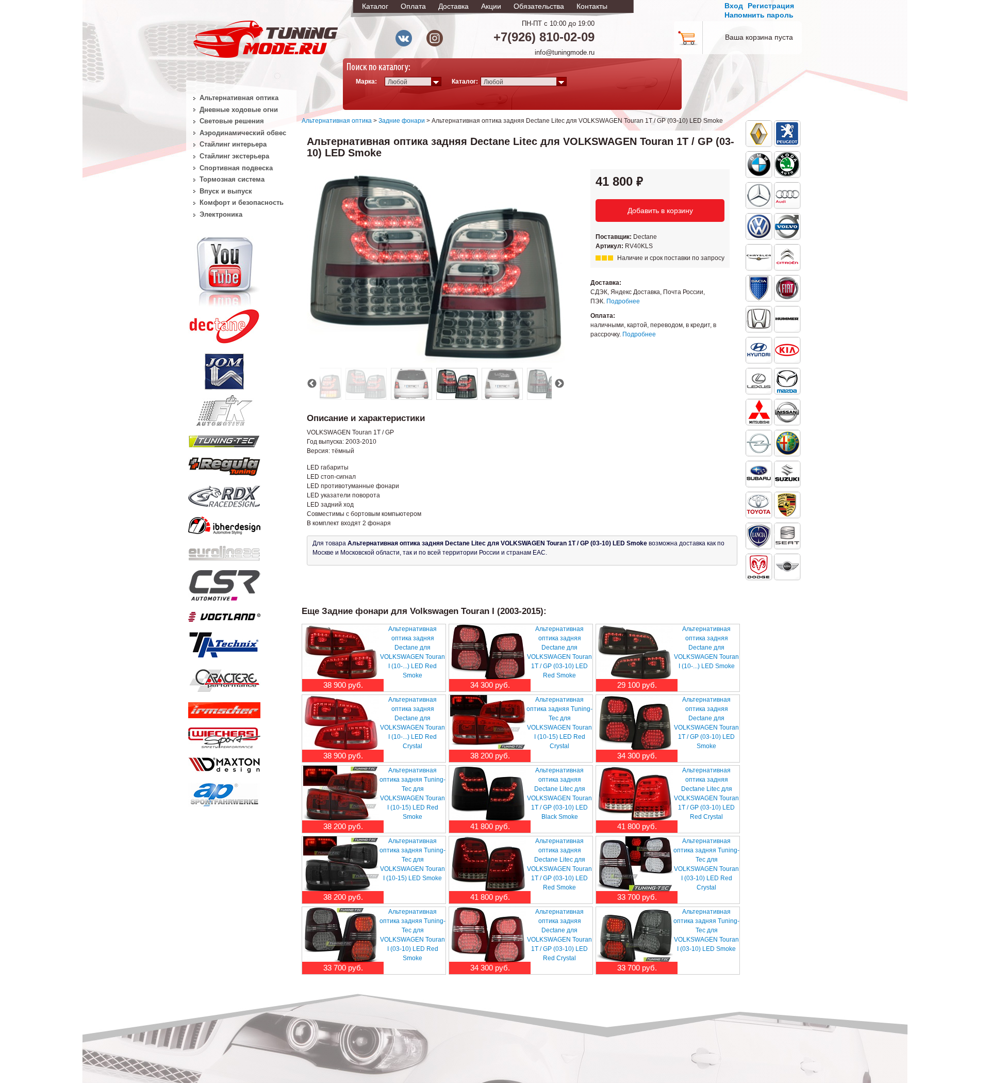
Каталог (375, 6)
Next (559, 384)
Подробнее (623, 301)
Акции (491, 6)
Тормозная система (232, 179)
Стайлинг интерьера (233, 144)
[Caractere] (224, 679)
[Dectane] (224, 324)
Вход (733, 6)
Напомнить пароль (759, 15)
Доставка (453, 6)
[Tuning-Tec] (224, 439)
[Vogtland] (224, 614)
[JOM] (224, 369)
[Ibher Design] (224, 523)
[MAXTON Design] (224, 763)
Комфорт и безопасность (242, 202)
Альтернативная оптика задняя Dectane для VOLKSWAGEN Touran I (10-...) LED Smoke (706, 647)
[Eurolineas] (224, 550)
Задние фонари (401, 120)
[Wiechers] (224, 735)
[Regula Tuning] (224, 464)
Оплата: (602, 315)
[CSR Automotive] (224, 583)
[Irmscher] (224, 708)
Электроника (221, 214)
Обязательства (539, 6)
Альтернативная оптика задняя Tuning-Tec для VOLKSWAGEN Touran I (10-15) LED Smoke (413, 859)
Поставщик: (614, 236)
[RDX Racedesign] (224, 494)
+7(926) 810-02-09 (544, 37)
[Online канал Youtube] (224, 270)
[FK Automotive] (224, 405)
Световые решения (232, 121)
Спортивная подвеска (236, 168)
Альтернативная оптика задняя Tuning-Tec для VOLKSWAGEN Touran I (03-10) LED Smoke (706, 930)
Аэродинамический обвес (243, 133)
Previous (312, 384)
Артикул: (610, 246)
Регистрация (771, 6)
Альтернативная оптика (337, 120)
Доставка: (605, 282)
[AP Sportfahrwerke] (224, 792)
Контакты (591, 6)
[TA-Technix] (224, 643)
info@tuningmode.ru (565, 52)
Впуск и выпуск (226, 191)
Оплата (413, 6)
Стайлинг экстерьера (234, 156)
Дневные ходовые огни (239, 110)
